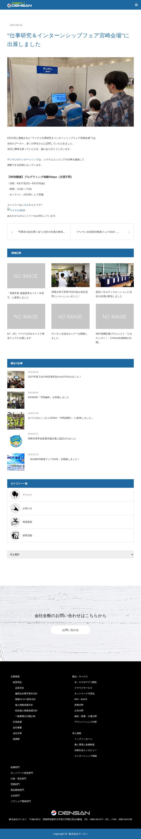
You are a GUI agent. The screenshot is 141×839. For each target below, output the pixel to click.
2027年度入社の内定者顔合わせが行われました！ (55, 376)
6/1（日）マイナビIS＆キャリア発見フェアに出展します (25, 336)
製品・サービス (80, 676)
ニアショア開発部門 (21, 801)
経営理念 (16, 682)
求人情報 (76, 733)
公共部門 (15, 795)
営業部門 (15, 784)
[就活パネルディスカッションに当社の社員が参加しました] (115, 275)
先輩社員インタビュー (84, 750)
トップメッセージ (82, 738)
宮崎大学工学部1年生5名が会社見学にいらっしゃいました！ (69, 294)
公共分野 (77, 710)
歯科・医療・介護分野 (84, 716)
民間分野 (77, 704)
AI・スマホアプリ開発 (84, 682)
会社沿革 (16, 733)
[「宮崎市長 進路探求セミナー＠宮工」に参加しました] (26, 275)
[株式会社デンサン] (19, 4)
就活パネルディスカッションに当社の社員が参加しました (114, 294)
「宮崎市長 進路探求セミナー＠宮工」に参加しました (25, 295)
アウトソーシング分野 (84, 721)
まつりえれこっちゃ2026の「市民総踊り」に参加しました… (60, 417)
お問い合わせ (70, 630)
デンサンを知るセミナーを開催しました (69, 336)
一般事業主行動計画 (23, 716)
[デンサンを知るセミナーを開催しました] (70, 316)
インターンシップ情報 (84, 755)
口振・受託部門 (18, 778)
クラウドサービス (82, 687)
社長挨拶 (16, 721)
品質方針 (17, 687)
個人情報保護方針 (22, 704)
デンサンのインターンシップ (23, 159)
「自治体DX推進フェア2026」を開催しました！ (54, 459)
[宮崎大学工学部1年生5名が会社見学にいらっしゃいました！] (70, 275)
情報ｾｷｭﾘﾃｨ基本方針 (23, 699)
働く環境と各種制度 (83, 744)
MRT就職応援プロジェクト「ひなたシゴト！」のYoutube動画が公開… (114, 338)
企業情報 (15, 676)
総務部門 (15, 767)
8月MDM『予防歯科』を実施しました (48, 397)
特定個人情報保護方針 (24, 710)
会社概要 (16, 727)
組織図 (15, 738)
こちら (25, 204)
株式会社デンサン (78, 833)
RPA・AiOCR (79, 699)
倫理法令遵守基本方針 (24, 693)
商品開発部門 (17, 789)
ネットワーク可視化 (83, 693)
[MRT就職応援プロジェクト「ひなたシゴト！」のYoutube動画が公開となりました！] (115, 316)
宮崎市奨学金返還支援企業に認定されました (52, 438)
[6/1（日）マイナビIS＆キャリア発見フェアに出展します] (26, 316)
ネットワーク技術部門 (22, 772)
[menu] (136, 5)
